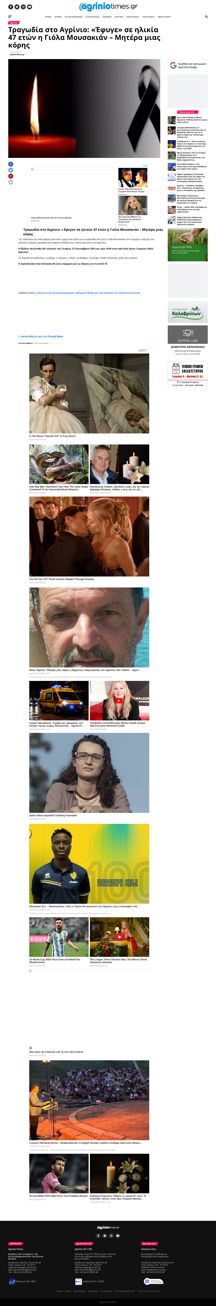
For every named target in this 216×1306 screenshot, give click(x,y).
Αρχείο (68, 1291)
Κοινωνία (107, 16)
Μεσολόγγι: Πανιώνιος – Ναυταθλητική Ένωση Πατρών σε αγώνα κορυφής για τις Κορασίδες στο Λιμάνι (191, 199)
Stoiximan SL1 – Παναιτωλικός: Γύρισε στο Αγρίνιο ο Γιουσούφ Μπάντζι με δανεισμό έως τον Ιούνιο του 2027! (191, 145)
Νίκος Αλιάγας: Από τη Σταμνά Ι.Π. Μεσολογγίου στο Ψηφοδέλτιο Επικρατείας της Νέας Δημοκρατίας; (191, 156)
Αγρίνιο (58, 16)
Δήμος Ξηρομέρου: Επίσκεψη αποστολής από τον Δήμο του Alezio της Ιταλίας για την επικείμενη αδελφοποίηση (191, 178)
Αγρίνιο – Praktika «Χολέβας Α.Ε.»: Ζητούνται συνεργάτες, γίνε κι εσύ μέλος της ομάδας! (191, 187)
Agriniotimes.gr (17, 54)
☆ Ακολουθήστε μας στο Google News (40, 336)
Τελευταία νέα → (187, 112)
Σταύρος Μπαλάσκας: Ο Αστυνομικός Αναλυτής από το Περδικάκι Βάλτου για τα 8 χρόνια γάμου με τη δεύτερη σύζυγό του (191, 132)
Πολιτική (119, 16)
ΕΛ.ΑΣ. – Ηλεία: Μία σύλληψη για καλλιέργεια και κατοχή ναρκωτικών (192, 209)
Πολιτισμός (148, 16)
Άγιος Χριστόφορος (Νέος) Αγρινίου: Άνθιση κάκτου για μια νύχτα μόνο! (192, 119)
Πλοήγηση (93, 1291)
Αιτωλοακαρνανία (73, 16)
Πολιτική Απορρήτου (125, 1291)
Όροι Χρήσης (106, 1291)
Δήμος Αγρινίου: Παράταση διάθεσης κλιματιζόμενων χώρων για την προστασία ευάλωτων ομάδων (189, 221)
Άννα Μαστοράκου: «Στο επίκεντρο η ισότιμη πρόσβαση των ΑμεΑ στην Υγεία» (192, 166)
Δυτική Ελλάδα (92, 16)
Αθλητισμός (132, 16)
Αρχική (48, 16)
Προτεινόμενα (41, 343)
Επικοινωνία (80, 1291)
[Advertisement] (89, 275)
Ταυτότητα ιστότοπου (149, 1291)
